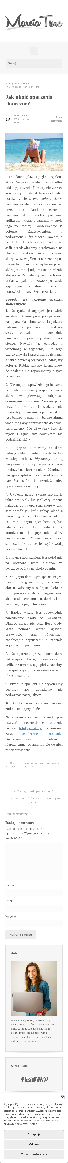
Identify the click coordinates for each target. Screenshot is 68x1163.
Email (9, 901)
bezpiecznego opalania (41, 733)
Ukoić (31, 766)
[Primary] (34, 50)
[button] (62, 1097)
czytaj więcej (31, 1040)
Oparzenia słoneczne (49, 763)
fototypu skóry (30, 728)
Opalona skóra (31, 763)
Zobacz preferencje (34, 1154)
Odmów (34, 1144)
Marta (17, 122)
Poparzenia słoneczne (16, 766)
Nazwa (10, 885)
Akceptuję (34, 1134)
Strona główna (12, 83)
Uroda (26, 83)
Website (10, 916)
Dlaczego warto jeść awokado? (35, 791)
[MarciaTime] (22, 1079)
